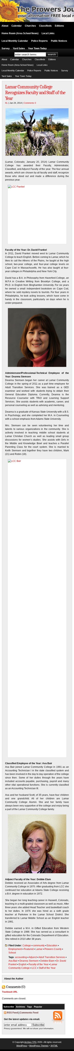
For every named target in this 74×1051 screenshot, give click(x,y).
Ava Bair (13, 960)
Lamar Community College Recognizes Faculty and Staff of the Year (35, 92)
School (12, 952)
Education (52, 945)
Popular (38, 1007)
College (26, 945)
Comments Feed (29, 1012)
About (5, 25)
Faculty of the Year (38, 964)
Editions (59, 25)
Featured (29, 949)
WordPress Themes (39, 1045)
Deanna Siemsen (29, 960)
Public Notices (59, 41)
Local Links (48, 33)
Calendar (16, 25)
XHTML (54, 1045)
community (39, 945)
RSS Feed (12, 1012)
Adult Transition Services (51, 957)
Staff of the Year (47, 968)
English (23, 964)
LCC (34, 968)
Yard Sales (19, 48)
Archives (20, 1007)
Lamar (39, 949)
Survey (6, 48)
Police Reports (39, 41)
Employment (15, 949)
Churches (30, 25)
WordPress (21, 1045)
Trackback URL (10, 992)
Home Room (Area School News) (20, 33)
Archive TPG (30, 1042)
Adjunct (33, 957)
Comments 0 (30, 103)
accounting (21, 957)
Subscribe (9, 1007)
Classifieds (45, 25)
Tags (29, 1007)
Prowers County (53, 949)
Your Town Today (37, 48)
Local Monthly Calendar (15, 41)
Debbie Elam (47, 960)
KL (6, 103)
